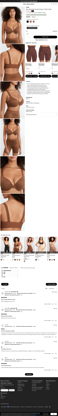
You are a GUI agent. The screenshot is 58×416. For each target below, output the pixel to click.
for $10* (29, 1)
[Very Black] (28, 22)
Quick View (6, 252)
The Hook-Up (34, 390)
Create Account (3, 396)
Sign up (12, 390)
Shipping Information (21, 384)
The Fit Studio (34, 384)
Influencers (48, 388)
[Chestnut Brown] (34, 22)
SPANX (27, 7)
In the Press (48, 384)
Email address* (3, 387)
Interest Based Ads (29, 406)
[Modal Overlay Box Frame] (35, 27)
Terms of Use (35, 406)
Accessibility (46, 406)
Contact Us (19, 387)
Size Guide (55, 31)
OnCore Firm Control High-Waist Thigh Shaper (28, 64)
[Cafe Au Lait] (31, 22)
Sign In (2, 394)
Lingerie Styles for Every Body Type (37, 387)
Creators (47, 387)
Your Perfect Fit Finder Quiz (36, 382)
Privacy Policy (22, 406)
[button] (1, 4)
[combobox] (41, 33)
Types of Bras (34, 385)
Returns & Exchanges (21, 385)
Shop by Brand (20, 390)
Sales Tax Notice (40, 406)
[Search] (52, 4)
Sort (46, 288)
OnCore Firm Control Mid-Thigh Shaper (41, 64)
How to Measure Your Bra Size (37, 388)
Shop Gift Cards (20, 388)
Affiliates (47, 385)
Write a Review (52, 285)
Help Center (19, 382)
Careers (47, 382)
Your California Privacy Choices (14, 406)
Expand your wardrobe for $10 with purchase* (36, 14)
